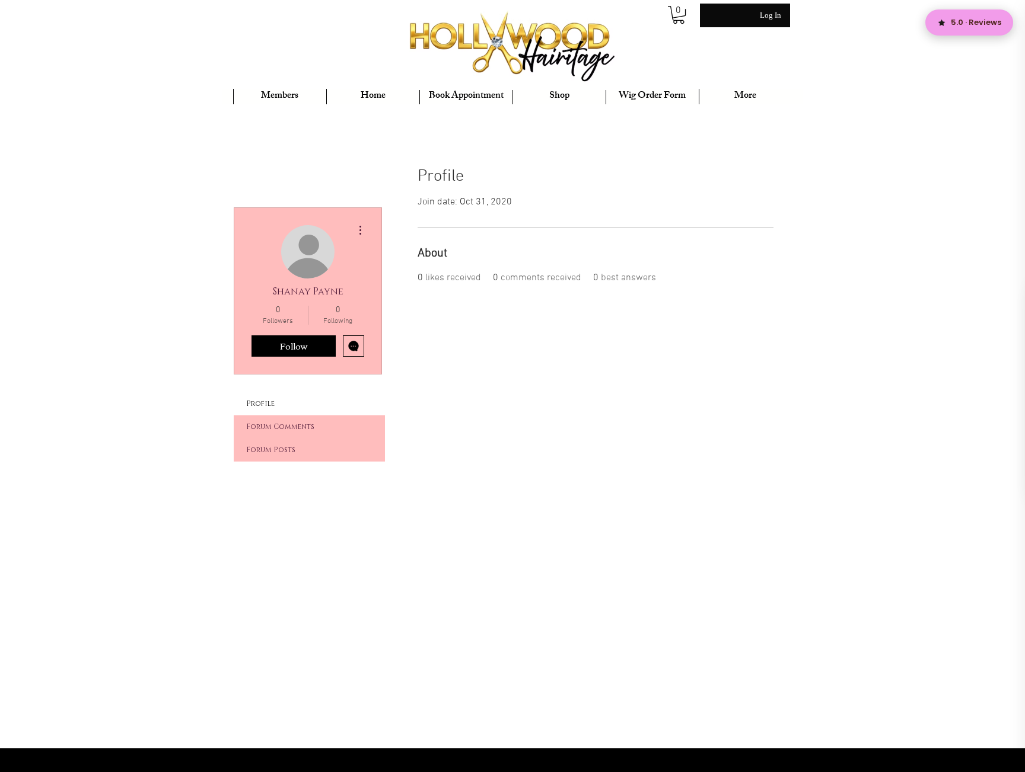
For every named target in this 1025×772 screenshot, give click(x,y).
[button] (678, 15)
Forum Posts (270, 449)
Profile (260, 403)
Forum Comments (280, 426)
